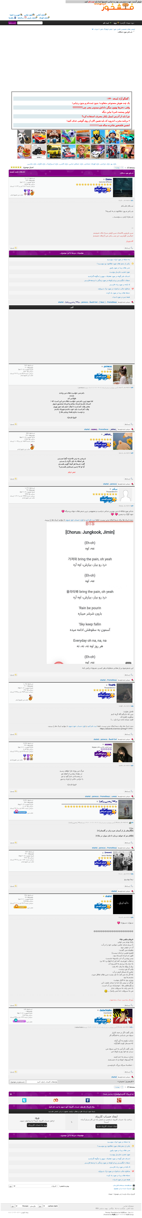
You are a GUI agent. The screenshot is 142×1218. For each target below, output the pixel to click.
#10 (131, 1027)
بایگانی (111, 1208)
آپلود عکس (28, 15)
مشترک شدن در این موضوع (123, 1188)
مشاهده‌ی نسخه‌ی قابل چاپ (122, 1185)
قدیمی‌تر (129, 1081)
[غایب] (104, 896)
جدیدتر (121, 1081)
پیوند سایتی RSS (102, 1208)
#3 (132, 453)
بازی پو (113, 164)
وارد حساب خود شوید (74, 520)
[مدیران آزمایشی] (28, 195)
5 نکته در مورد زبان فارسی (119, 284)
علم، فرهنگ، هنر (106, 29)
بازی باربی (31, 18)
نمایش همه (108, 1094)
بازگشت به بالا (120, 1208)
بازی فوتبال (43, 18)
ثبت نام (106, 23)
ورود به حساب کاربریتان (37, 1125)
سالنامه (21, 18)
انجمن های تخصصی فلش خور (124, 29)
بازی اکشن (63, 164)
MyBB (113, 1214)
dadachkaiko (79, 1027)
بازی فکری (41, 164)
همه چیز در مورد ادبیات (121, 297)
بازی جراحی (105, 164)
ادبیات (96, 29)
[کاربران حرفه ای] (32, 195)
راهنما (11, 18)
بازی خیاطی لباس (76, 164)
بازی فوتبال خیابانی (91, 164)
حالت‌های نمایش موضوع (17, 172)
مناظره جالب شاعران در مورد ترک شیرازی (114, 289)
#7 (132, 822)
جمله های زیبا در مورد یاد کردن (118, 293)
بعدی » (117, 167)
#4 (132, 506)
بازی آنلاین (40, 15)
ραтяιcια (81, 387)
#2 (132, 387)
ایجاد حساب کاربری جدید (107, 1126)
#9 (132, 917)
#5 (132, 706)
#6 (132, 765)
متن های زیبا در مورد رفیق (120, 268)
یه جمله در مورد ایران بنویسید (118, 259)
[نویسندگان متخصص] (25, 195)
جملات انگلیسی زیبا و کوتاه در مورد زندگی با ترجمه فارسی (107, 280)
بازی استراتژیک (52, 164)
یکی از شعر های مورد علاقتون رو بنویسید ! (113, 263)
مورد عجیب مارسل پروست (119, 272)
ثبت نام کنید (90, 520)
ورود (115, 23)
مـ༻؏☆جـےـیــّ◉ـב (75, 822)
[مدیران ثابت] (31, 760)
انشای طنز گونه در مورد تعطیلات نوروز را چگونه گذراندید (109, 276)
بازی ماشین (31, 164)
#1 (132, 200)
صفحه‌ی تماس (128, 1206)
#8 (132, 874)
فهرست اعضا (15, 15)
